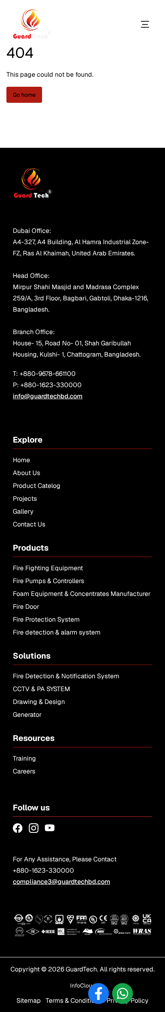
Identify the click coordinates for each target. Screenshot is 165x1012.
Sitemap (28, 1000)
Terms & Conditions (74, 1000)
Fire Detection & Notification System (66, 676)
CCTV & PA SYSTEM (41, 689)
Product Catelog (36, 486)
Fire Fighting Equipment (48, 568)
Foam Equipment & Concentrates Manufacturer (82, 594)
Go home (24, 94)
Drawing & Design (39, 702)
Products (115, 24)
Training (24, 758)
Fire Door (26, 606)
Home (21, 460)
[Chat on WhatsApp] (122, 993)
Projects (25, 498)
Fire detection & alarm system (57, 632)
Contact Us (29, 524)
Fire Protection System (46, 619)
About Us (26, 473)
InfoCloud (82, 985)
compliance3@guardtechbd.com (61, 881)
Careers (24, 771)
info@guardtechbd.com (47, 396)
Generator (27, 714)
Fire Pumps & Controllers (48, 581)
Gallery (23, 511)
